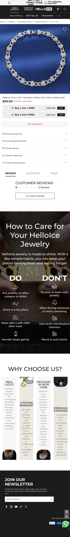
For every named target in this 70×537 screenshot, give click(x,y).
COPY (61, 108)
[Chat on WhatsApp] (65, 524)
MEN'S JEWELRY (14, 9)
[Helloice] (44, 9)
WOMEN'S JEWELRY (28, 9)
